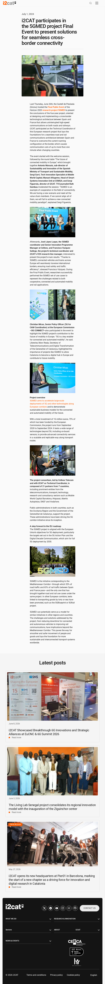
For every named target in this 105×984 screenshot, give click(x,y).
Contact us (89, 908)
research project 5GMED (54, 110)
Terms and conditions (36, 975)
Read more (16, 737)
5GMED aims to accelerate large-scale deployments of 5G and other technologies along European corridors (52, 403)
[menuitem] (93, 975)
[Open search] (90, 3)
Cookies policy (73, 975)
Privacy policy (56, 975)
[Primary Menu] (97, 3)
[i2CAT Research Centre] (9, 3)
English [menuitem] (93, 975)
